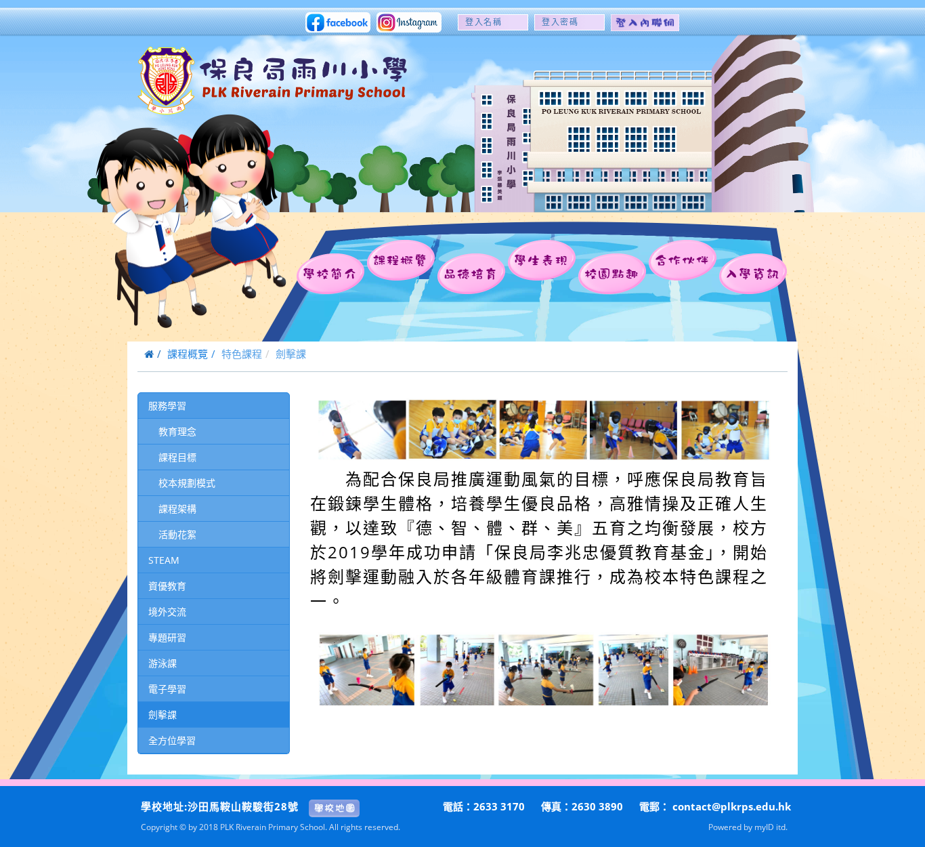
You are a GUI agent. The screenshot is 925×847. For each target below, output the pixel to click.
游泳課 (162, 663)
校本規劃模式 (186, 482)
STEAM (163, 560)
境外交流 (167, 611)
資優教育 (167, 585)
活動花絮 (177, 534)
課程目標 (177, 457)
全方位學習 (172, 740)
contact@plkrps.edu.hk (731, 806)
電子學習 (167, 688)
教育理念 (177, 431)
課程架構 (177, 508)
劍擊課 (162, 714)
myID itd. (771, 826)
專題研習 (167, 637)
